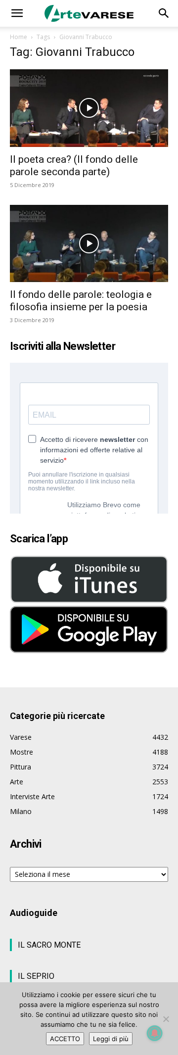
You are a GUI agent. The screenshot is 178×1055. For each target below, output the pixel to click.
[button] (17, 13)
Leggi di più (111, 1039)
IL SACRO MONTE (49, 945)
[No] (166, 1019)
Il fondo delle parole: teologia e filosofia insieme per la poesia (81, 300)
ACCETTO (65, 1039)
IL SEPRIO (36, 976)
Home (18, 37)
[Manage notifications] (155, 1033)
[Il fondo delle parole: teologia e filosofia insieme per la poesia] (89, 244)
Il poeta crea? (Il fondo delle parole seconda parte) (74, 165)
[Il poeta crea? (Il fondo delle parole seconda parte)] (89, 108)
